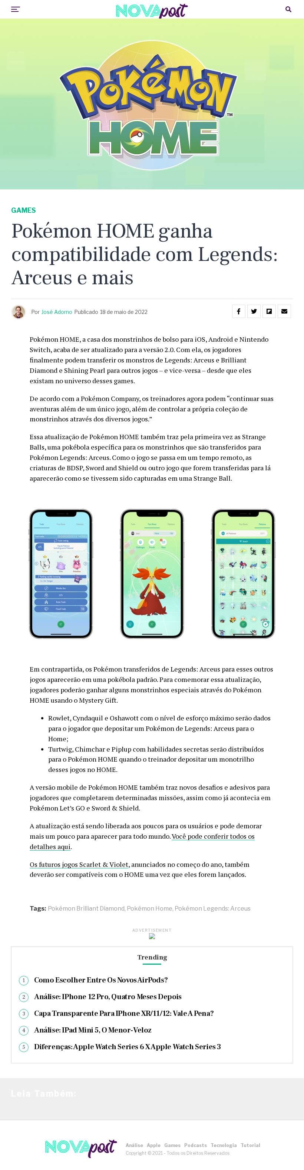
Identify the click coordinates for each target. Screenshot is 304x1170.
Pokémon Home (149, 909)
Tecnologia (224, 1145)
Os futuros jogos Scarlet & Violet (79, 864)
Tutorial (250, 1145)
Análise (134, 1145)
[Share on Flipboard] (269, 311)
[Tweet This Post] (254, 311)
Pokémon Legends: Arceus (213, 909)
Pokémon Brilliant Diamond (86, 909)
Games (172, 1145)
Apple (154, 1145)
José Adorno (57, 312)
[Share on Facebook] (238, 311)
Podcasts (195, 1145)
